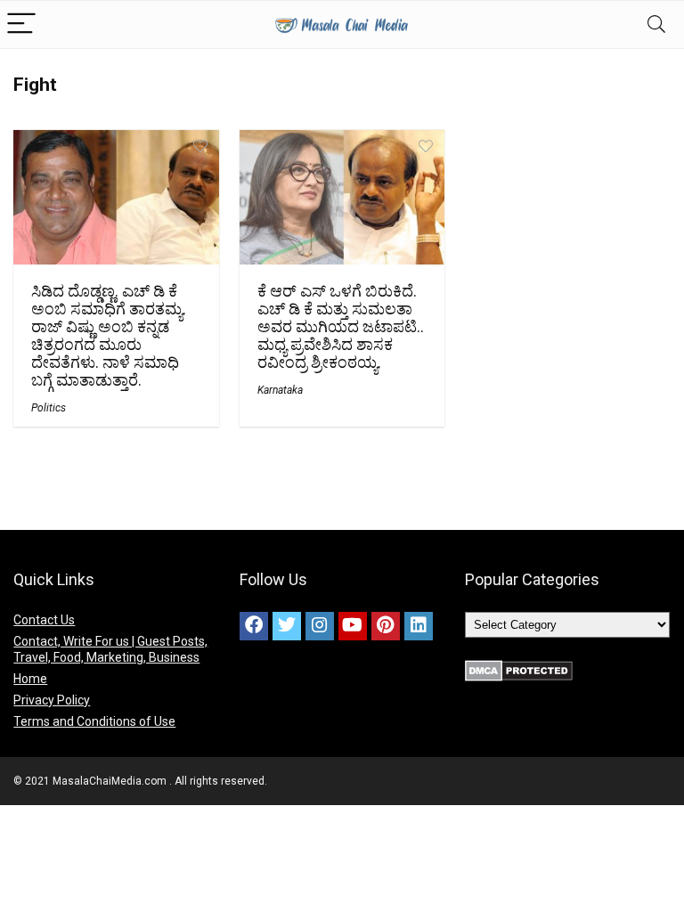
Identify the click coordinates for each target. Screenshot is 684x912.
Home (30, 679)
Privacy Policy (51, 700)
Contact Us (44, 620)
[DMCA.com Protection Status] (519, 668)
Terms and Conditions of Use (94, 721)
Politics (48, 408)
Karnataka (280, 390)
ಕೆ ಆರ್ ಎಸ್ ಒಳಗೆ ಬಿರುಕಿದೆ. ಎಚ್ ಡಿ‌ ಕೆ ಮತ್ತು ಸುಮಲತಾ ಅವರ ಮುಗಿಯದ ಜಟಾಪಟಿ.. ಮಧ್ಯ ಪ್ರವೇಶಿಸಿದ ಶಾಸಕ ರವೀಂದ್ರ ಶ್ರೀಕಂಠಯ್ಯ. (340, 326)
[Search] (656, 24)
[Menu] (21, 24)
